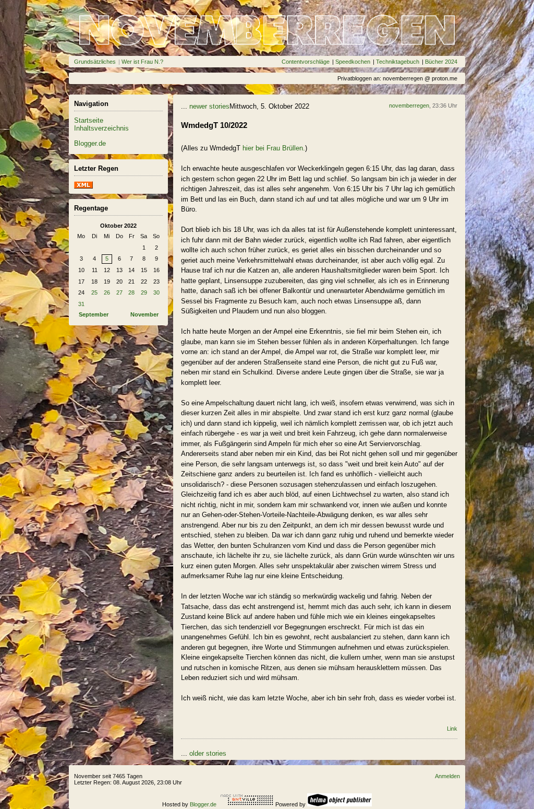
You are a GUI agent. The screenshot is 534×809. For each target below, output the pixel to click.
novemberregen (409, 105)
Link (452, 728)
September (93, 314)
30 (156, 292)
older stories (207, 753)
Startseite (88, 120)
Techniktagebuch (397, 61)
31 (81, 304)
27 (119, 292)
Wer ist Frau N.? (142, 61)
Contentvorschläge (306, 61)
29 (144, 292)
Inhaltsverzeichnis (101, 128)
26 (107, 292)
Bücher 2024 (441, 61)
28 (131, 292)
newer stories (209, 106)
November (144, 314)
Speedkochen (352, 61)
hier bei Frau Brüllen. (273, 148)
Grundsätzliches (95, 61)
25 (94, 292)
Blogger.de (90, 143)
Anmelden (447, 776)
